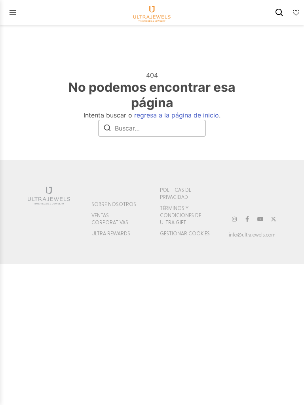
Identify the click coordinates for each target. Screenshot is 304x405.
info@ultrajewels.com (252, 235)
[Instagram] (234, 219)
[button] (13, 13)
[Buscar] (107, 129)
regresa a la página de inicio (176, 115)
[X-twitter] (273, 219)
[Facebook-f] (247, 219)
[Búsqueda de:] (152, 128)
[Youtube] (260, 219)
